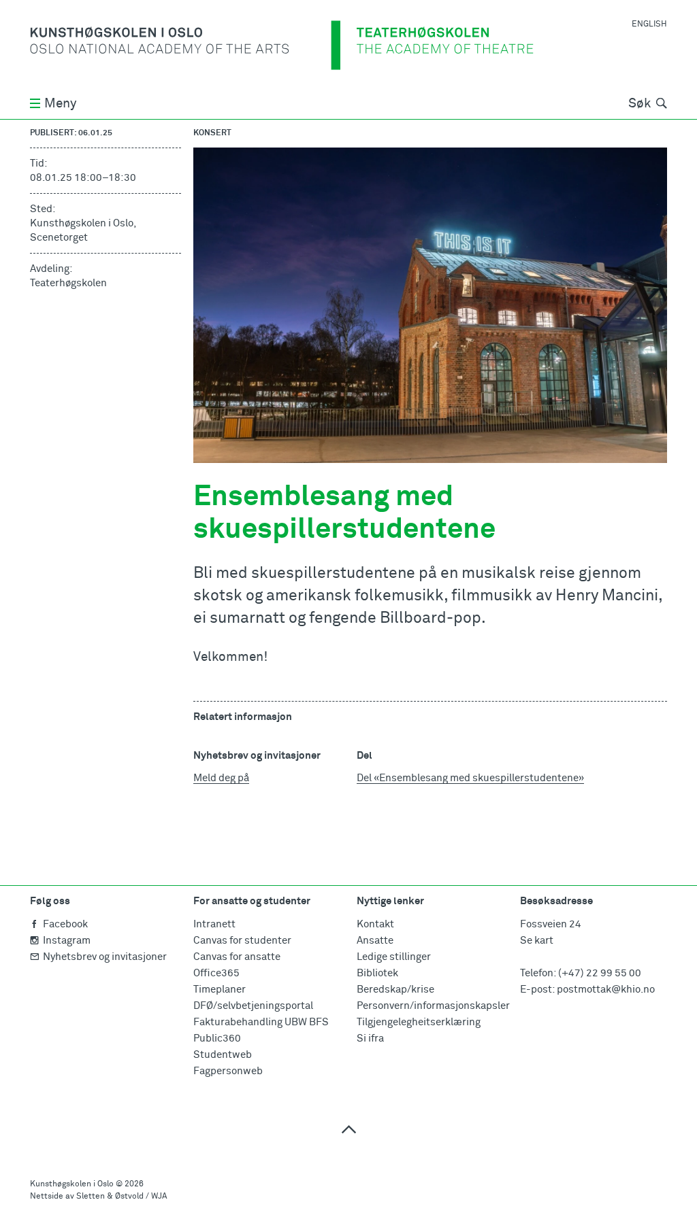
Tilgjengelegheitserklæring (419, 1022)
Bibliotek (377, 973)
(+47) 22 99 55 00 (599, 973)
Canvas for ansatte (236, 957)
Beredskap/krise (395, 989)
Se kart (536, 940)
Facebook (65, 924)
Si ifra (370, 1038)
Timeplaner (219, 989)
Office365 (216, 973)
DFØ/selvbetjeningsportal (253, 1006)
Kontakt (375, 924)
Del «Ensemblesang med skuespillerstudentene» (470, 778)
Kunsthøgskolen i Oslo (72, 1184)
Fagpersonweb (228, 1071)
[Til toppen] (348, 1129)
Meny (60, 103)
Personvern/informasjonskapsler (433, 1006)
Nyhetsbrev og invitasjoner (105, 957)
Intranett (214, 924)
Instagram (67, 940)
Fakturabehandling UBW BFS (261, 1022)
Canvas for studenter (242, 940)
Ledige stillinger (394, 957)
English (649, 24)
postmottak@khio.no (606, 989)
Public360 (217, 1038)
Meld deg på (221, 778)
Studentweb (222, 1055)
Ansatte (375, 940)
